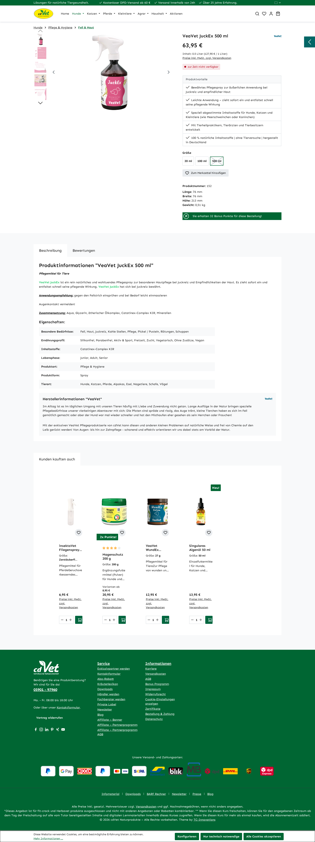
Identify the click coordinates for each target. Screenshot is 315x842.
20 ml (188, 161)
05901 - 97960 (45, 689)
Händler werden (108, 694)
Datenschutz (154, 719)
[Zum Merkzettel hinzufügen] (78, 532)
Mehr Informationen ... (48, 838)
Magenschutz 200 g (112, 557)
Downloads (105, 689)
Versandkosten (155, 673)
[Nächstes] (168, 73)
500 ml (217, 162)
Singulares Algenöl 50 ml (199, 548)
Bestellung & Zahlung (159, 714)
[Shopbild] (111, 72)
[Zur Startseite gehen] (44, 13)
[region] (104, 72)
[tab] (50, 250)
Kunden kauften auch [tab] (57, 459)
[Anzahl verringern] (62, 620)
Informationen (158, 663)
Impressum (153, 689)
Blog (100, 714)
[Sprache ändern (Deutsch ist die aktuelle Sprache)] (277, 2)
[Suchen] (257, 14)
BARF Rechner (156, 794)
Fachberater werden (111, 699)
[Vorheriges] (53, 73)
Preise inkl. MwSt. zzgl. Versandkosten (206, 58)
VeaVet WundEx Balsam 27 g (155, 548)
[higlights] (309, 41)
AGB (148, 679)
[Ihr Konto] (271, 14)
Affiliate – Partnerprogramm (117, 725)
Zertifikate (152, 708)
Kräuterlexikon (107, 684)
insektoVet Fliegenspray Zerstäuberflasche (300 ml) (70, 548)
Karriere (151, 668)
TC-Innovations (204, 819)
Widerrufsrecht (155, 694)
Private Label (106, 704)
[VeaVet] (277, 36)
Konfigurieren (187, 836)
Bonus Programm (157, 684)
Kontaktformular (68, 707)
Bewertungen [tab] (84, 250)
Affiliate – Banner (109, 719)
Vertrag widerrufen (49, 717)
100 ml (202, 161)
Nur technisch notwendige (221, 836)
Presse (196, 794)
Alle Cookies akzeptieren (263, 836)
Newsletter (104, 709)
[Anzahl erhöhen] (70, 620)
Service (103, 663)
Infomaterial (110, 794)
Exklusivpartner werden (113, 668)
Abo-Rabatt (105, 679)
